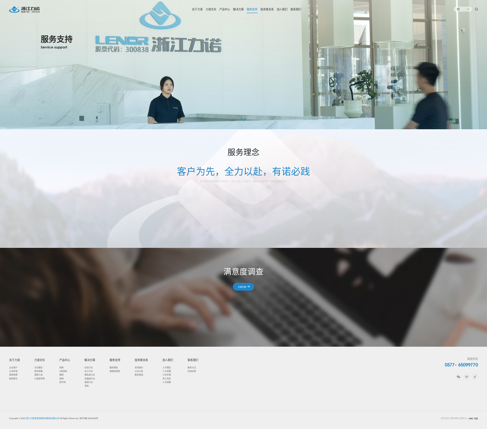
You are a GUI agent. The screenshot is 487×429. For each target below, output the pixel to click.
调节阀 (62, 382)
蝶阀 (61, 374)
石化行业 (88, 367)
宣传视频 (38, 371)
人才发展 (166, 371)
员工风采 (166, 378)
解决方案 (238, 9)
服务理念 (114, 367)
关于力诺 (197, 9)
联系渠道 (139, 374)
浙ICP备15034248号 (88, 418)
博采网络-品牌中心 (459, 418)
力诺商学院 (39, 378)
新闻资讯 (13, 378)
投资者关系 (267, 9)
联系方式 (192, 367)
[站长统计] (473, 418)
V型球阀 (63, 371)
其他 (86, 385)
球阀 (61, 367)
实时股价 (139, 367)
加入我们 (282, 9)
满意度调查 (115, 371)
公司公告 (139, 371)
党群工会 (38, 374)
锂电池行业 (89, 374)
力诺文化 (211, 9)
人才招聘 (166, 382)
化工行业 (88, 371)
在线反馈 (192, 371)
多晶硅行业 (89, 378)
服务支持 (252, 9)
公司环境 (13, 371)
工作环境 (166, 374)
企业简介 (13, 367)
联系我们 (295, 9)
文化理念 (38, 367)
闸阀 (61, 378)
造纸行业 (88, 382)
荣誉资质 (13, 374)
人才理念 (166, 367)
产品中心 (224, 9)
